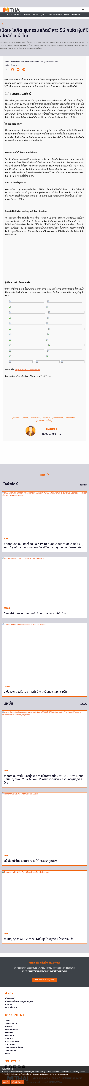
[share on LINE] (23, 69)
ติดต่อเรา (8, 1004)
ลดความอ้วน (35, 418)
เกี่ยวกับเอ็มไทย (11, 1007)
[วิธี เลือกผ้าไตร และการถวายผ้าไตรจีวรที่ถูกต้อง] (44, 822)
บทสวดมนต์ (75, 14)
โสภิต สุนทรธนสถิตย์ (44, 420)
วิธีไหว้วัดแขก (10, 1044)
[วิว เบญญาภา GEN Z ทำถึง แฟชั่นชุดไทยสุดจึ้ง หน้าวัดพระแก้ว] (44, 901)
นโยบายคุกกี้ (9, 998)
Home (7, 62)
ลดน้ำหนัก (46, 418)
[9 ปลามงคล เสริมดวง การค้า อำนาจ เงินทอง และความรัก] (44, 653)
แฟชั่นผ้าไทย (70, 418)
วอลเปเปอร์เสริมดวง (54, 14)
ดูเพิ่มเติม (83, 485)
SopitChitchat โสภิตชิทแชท (27, 369)
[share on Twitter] (18, 69)
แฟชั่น (2, 24)
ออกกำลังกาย (58, 418)
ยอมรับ (6, 1082)
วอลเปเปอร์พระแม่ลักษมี (14, 1047)
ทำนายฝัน (17, 14)
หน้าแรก (8, 14)
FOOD (6, 538)
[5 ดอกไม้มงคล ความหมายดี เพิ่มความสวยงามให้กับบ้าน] (44, 581)
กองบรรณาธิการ (51, 434)
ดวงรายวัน (9, 1032)
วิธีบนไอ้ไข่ (9, 1038)
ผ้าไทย (25, 418)
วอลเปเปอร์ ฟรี (10, 1050)
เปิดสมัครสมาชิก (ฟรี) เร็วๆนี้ (44, 979)
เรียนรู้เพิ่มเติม (17, 1082)
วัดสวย (66, 14)
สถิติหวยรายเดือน (12, 1029)
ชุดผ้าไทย (16, 418)
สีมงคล (7, 1053)
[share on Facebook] (13, 69)
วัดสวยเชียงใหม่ (11, 1023)
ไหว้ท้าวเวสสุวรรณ (12, 1041)
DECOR (7, 608)
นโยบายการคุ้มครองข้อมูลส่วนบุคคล (19, 1001)
